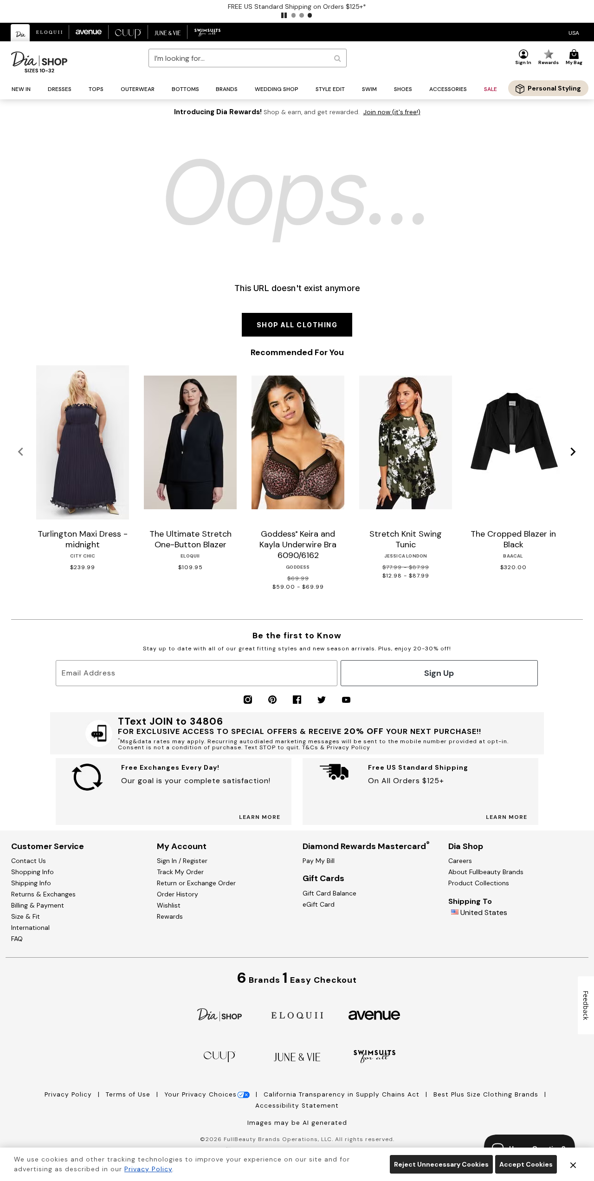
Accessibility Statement (297, 1106)
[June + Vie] (297, 1056)
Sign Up (439, 673)
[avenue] (374, 1014)
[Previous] (21, 452)
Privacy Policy (69, 1094)
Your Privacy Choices (200, 1094)
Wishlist (169, 905)
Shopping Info (32, 872)
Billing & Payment (37, 905)
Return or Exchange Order (196, 883)
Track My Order (180, 872)
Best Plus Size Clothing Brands (487, 1094)
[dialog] (574, 32)
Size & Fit (25, 916)
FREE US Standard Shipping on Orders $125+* (297, 6)
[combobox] (247, 58)
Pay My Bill (319, 861)
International (30, 927)
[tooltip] (20, 32)
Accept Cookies (526, 1164)
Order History (177, 894)
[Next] (573, 452)
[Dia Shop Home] (39, 62)
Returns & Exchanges (43, 894)
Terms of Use (129, 1094)
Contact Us (28, 861)
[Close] (573, 1164)
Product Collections (478, 883)
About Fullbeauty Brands (485, 872)
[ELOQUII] (297, 1014)
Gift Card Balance (329, 893)
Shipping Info (31, 883)
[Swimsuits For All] (374, 1056)
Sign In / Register (182, 861)
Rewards (170, 916)
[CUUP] (219, 1056)
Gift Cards (323, 878)
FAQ (17, 938)
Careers (460, 861)
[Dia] (219, 1014)
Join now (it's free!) (391, 112)
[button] (284, 15)
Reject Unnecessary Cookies (441, 1164)
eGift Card (319, 904)
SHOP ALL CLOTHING (297, 325)
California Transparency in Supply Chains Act (343, 1094)
